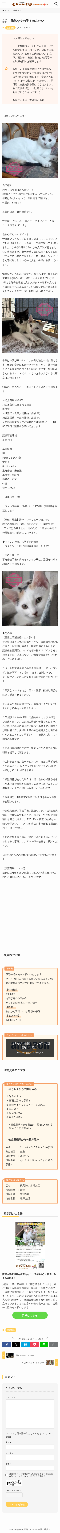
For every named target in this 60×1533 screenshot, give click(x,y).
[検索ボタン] (56, 4)
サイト (8, 1463)
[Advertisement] (30, 919)
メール (9, 1453)
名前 (8, 1442)
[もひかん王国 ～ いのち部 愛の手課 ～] (30, 4)
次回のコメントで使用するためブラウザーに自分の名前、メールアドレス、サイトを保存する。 (31, 1475)
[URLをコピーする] (53, 1344)
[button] (6, 1344)
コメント (10, 1397)
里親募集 (10, 27)
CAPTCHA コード (13, 1490)
